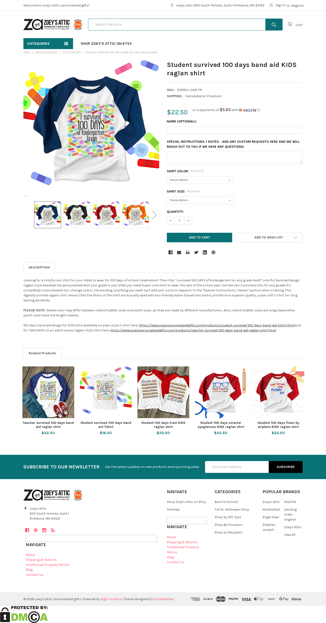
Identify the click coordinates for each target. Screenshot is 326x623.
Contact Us (34, 575)
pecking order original (290, 514)
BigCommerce (111, 599)
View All (289, 535)
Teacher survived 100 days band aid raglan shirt (48, 425)
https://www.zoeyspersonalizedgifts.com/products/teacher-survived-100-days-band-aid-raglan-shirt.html (193, 330)
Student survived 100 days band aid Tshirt (105, 425)
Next (154, 215)
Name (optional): (182, 121)
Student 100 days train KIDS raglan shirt (163, 425)
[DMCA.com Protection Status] (24, 614)
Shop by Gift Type (228, 517)
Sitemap (173, 509)
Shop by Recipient (228, 532)
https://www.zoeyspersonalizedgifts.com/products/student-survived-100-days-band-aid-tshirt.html (217, 325)
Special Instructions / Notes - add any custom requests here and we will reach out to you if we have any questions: (233, 144)
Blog (29, 570)
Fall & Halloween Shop (232, 509)
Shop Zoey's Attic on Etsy (106, 43)
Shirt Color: (185, 171)
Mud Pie (290, 502)
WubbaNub (271, 509)
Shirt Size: (183, 191)
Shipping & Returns (41, 560)
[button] (226, 110)
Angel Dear (271, 517)
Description (39, 267)
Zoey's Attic (271, 502)
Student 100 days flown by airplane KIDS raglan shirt (278, 425)
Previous (28, 215)
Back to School (226, 502)
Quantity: (175, 212)
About (30, 555)
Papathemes (164, 599)
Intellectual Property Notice (47, 565)
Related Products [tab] (42, 353)
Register (297, 6)
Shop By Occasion (229, 525)
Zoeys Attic (292, 527)
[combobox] (185, 24)
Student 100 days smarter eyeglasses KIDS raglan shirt (221, 425)
